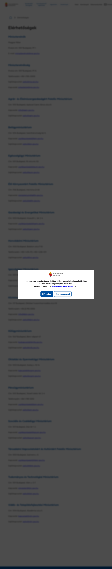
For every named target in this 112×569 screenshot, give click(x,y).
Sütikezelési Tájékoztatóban (62, 286)
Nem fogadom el (63, 294)
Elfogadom (46, 294)
